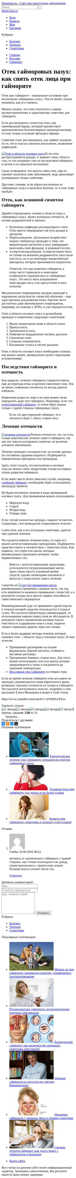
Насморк (15, 28)
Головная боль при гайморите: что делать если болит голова (41, 790)
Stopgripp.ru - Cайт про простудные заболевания (33, 3)
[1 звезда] (8, 709)
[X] (16, 723)
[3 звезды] (37, 709)
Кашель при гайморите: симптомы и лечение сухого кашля (40, 820)
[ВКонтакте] (3, 723)
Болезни (14, 41)
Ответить (15, 875)
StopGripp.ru (10, 10)
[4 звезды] (51, 709)
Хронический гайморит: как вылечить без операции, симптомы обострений (41, 1045)
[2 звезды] (22, 709)
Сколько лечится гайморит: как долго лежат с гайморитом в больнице (37, 1151)
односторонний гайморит (19, 404)
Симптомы (16, 48)
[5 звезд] (64, 709)
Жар (12, 24)
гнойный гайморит (14, 482)
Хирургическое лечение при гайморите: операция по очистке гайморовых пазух (39, 760)
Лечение (15, 44)
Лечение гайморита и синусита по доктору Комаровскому (37, 1082)
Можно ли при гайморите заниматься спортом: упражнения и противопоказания (41, 973)
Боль (12, 17)
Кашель (14, 21)
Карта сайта (17, 1161)
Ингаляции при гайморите (27, 671)
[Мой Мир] (12, 723)
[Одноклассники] (7, 723)
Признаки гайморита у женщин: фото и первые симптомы (41, 1116)
